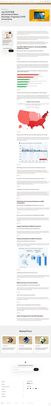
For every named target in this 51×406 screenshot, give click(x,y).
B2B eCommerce (5, 345)
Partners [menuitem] (27, 1)
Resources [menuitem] (31, 1)
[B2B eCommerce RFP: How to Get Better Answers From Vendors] (9, 340)
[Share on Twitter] (50, 33)
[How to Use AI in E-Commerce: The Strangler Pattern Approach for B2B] (25, 340)
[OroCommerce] (3, 1)
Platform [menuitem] (10, 1)
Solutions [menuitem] (14, 1)
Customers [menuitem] (23, 1)
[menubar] (21, 1)
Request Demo (48, 1)
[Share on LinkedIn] (50, 35)
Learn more (18, 312)
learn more (34, 3)
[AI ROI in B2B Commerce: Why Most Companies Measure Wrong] (42, 340)
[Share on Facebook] (50, 31)
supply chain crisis (46, 231)
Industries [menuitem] (18, 1)
